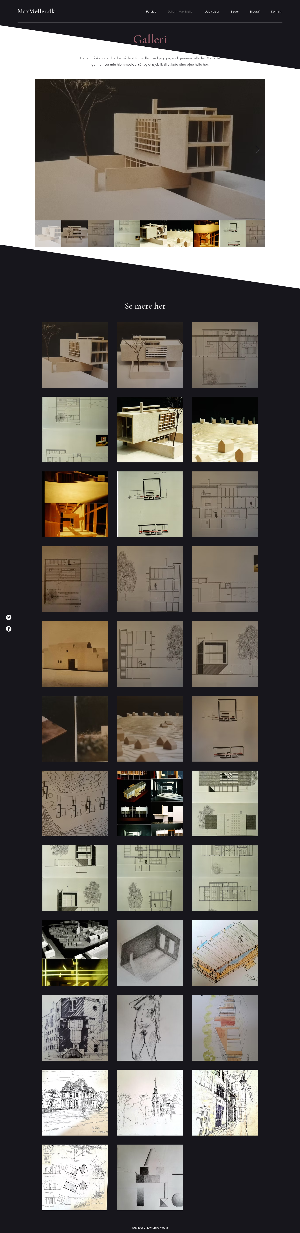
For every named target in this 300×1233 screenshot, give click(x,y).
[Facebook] (8, 629)
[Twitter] (8, 617)
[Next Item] (257, 149)
